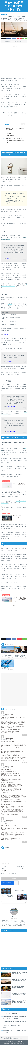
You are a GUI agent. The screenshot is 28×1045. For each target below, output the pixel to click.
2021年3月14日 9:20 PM (5, 715)
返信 (25, 734)
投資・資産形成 (4, 14)
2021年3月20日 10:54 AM (6, 821)
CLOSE (23, 124)
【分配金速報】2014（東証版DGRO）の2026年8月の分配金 (14, 1031)
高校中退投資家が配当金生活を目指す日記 (14, 6)
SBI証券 (9, 132)
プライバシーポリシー (11, 1041)
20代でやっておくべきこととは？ (10, 1013)
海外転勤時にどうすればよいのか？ (14, 138)
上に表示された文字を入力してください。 (11, 873)
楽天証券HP (6, 334)
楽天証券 (9, 133)
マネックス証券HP (11, 406)
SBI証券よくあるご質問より (13, 258)
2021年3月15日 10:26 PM (6, 739)
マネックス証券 (10, 135)
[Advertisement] (14, 62)
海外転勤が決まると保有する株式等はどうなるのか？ (15, 129)
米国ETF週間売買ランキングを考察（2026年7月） (14, 1021)
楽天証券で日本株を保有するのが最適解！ (15, 141)
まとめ (7, 145)
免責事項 (18, 1041)
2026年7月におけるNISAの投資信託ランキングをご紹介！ (14, 1026)
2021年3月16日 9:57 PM (5, 767)
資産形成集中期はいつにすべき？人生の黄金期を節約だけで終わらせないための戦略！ (14, 1017)
